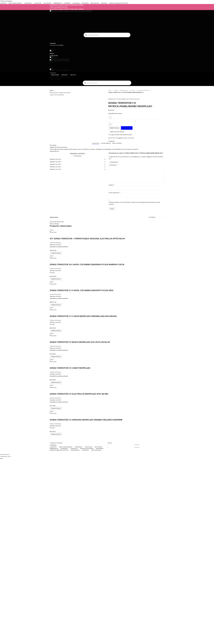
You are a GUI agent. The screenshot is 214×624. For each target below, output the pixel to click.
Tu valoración (113, 165)
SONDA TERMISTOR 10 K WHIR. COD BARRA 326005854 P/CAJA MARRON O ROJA (87, 264)
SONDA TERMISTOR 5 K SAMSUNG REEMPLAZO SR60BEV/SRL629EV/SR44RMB (86, 420)
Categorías (53, 445)
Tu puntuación (114, 162)
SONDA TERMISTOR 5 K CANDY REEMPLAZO (70, 368)
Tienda (116, 90)
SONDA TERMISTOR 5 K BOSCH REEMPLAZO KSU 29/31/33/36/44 (80, 342)
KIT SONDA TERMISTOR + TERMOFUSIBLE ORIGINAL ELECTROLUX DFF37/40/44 (87, 238)
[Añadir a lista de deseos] (56, 235)
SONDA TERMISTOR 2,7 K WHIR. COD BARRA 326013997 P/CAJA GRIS (81, 290)
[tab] (95, 143)
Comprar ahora (127, 128)
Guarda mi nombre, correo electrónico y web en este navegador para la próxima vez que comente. (134, 203)
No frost (132, 90)
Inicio (109, 90)
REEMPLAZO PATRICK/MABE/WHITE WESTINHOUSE (123, 99)
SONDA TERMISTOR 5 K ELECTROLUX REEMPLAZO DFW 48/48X (79, 394)
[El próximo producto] (112, 96)
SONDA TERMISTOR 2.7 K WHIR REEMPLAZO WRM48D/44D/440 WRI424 (83, 316)
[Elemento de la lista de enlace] (136, 447)
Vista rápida (52, 235)
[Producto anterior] (109, 96)
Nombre (112, 185)
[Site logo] (71, 20)
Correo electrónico (114, 193)
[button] (56, 253)
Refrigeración (124, 90)
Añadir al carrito (114, 128)
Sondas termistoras (143, 90)
